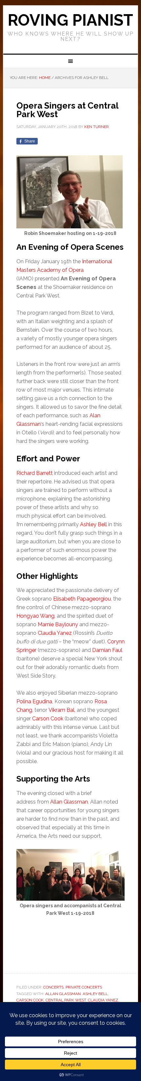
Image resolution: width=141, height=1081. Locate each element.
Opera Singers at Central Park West (67, 110)
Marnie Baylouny (58, 624)
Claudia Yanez (55, 633)
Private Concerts (84, 987)
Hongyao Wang (35, 616)
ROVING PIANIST (70, 20)
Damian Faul (107, 650)
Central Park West (66, 1000)
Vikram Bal (61, 710)
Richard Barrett (34, 473)
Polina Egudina (34, 701)
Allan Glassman (69, 802)
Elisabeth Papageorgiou (82, 599)
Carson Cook (47, 718)
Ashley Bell (93, 524)
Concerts (53, 987)
